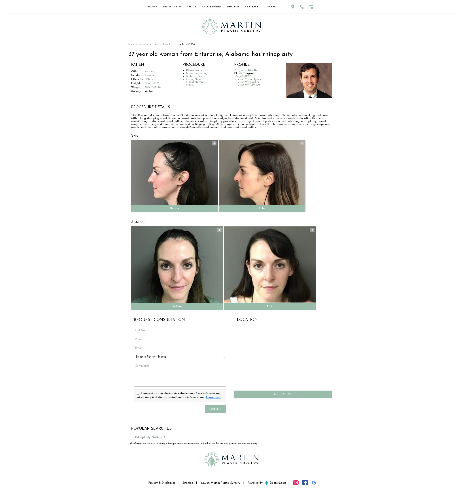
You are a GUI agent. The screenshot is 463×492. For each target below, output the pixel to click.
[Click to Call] (302, 7)
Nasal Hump (194, 82)
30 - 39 (149, 71)
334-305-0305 (243, 76)
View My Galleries (249, 79)
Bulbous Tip (194, 76)
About (191, 6)
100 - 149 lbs (153, 87)
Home (153, 6)
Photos (233, 6)
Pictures (143, 44)
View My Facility (248, 82)
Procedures (212, 6)
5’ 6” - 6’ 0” (152, 83)
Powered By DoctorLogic (266, 482)
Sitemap (187, 482)
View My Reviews (248, 85)
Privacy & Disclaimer (161, 482)
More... (190, 85)
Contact (271, 6)
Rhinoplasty (168, 44)
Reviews (251, 6)
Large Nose (193, 79)
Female (150, 75)
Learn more (213, 397)
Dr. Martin (172, 6)
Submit (215, 409)
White (149, 79)
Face (155, 44)
